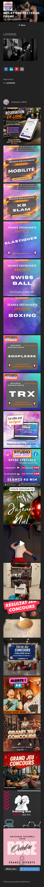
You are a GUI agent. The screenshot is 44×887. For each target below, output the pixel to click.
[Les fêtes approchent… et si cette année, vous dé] (22, 808)
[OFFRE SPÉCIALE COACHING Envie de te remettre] (22, 467)
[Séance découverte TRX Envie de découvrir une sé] (22, 391)
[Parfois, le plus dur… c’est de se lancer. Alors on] (22, 126)
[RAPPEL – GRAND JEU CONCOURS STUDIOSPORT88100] (22, 733)
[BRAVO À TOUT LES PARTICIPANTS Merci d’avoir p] (22, 619)
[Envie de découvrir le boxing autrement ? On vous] (22, 315)
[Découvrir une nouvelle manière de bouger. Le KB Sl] (22, 201)
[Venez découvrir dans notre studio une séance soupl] (22, 353)
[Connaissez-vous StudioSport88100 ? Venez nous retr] (22, 581)
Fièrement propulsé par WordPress (16, 882)
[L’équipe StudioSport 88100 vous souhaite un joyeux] (22, 505)
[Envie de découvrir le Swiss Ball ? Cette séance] (22, 277)
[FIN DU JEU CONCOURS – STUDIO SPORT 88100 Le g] (22, 657)
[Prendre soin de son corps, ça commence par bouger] (22, 164)
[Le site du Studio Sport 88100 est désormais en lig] (22, 429)
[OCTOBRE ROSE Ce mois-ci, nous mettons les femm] (22, 846)
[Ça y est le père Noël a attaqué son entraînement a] (22, 543)
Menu (23, 25)
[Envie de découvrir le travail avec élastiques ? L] (22, 239)
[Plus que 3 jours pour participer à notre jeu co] (22, 695)
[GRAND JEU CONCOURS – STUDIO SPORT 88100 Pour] (22, 771)
